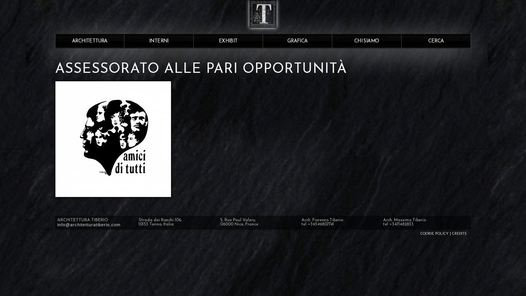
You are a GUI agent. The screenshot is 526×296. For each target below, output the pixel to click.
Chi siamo (366, 41)
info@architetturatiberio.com (89, 224)
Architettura (89, 41)
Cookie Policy (434, 233)
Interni (159, 41)
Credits (459, 233)
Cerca (436, 41)
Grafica (297, 41)
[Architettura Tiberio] (263, 31)
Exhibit (228, 41)
